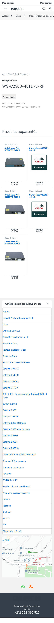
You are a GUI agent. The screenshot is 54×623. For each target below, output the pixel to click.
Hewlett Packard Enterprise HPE (18, 318)
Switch (6, 518)
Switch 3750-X (10, 404)
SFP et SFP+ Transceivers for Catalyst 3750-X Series (25, 396)
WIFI (5, 524)
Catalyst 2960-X (11, 368)
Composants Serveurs (13, 467)
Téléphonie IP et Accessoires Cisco (19, 454)
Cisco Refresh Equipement (19, 74)
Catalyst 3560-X (11, 381)
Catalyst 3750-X (10, 387)
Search (43, 8)
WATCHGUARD (10, 480)
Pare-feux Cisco (10, 343)
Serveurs (7, 473)
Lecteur (6, 499)
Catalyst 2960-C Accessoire (16, 429)
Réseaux (7, 505)
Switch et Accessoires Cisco (11, 145)
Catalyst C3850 (10, 435)
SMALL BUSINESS (11, 330)
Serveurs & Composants (14, 461)
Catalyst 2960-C (11, 416)
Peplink (6, 311)
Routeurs (7, 512)
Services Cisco (10, 356)
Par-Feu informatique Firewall (16, 486)
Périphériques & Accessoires (16, 493)
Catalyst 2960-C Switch (14, 423)
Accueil (5, 16)
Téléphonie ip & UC (12, 531)
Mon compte (8, 3)
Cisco (18, 16)
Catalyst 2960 (9, 410)
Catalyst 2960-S (11, 448)
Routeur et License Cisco (14, 349)
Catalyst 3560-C (11, 375)
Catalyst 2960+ (10, 442)
